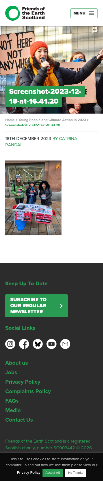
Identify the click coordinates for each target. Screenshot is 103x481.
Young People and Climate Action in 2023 (52, 120)
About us (16, 363)
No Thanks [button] (75, 473)
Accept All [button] (53, 473)
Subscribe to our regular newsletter (28, 306)
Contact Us (19, 420)
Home (10, 120)
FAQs (12, 401)
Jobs (11, 372)
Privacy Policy (22, 382)
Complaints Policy (28, 391)
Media (13, 410)
